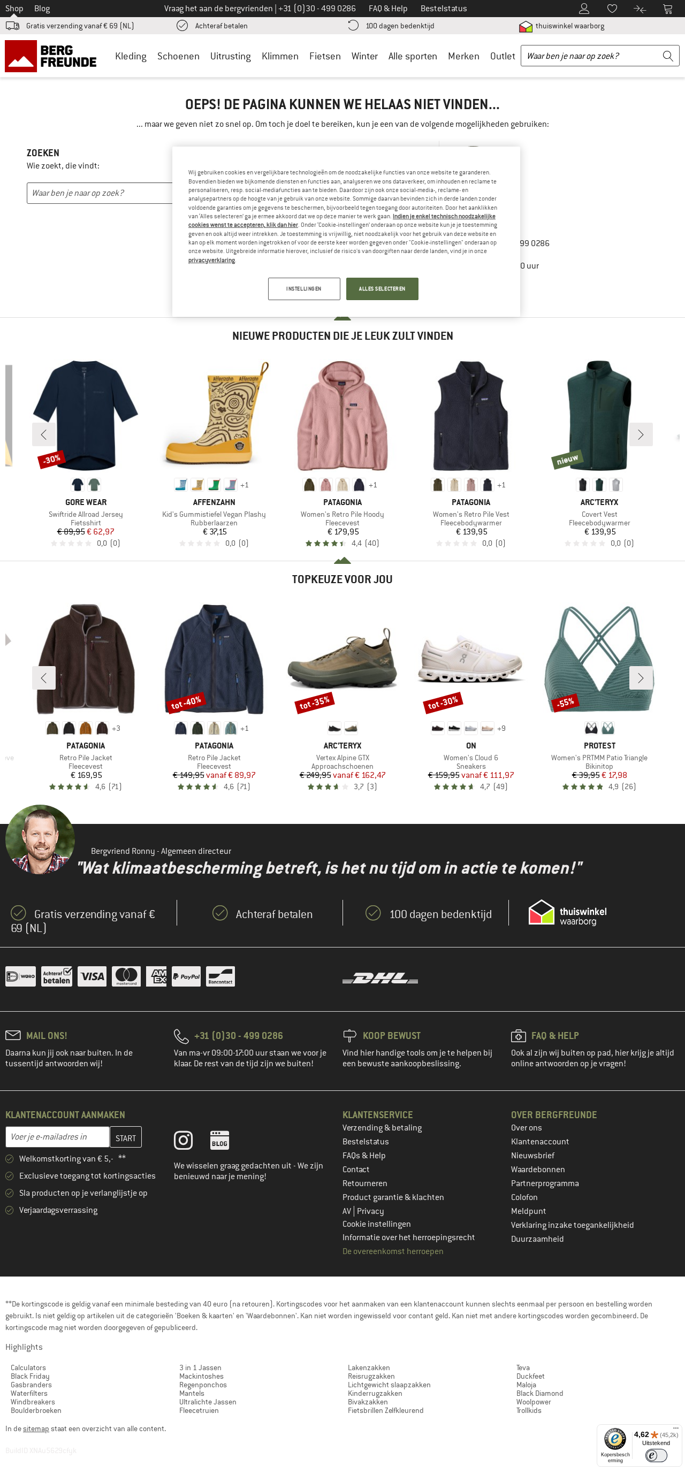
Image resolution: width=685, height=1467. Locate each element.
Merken (464, 56)
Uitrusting (230, 56)
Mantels (191, 1393)
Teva (523, 1367)
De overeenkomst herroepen (393, 1251)
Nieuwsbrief (532, 1155)
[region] (346, 232)
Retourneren (364, 1183)
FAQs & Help (364, 1155)
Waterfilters (29, 1393)
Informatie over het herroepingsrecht (408, 1237)
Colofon (524, 1197)
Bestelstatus (365, 1141)
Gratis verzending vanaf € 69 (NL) (80, 25)
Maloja (526, 1384)
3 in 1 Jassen (200, 1367)
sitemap (36, 1428)
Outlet (502, 56)
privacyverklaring (211, 260)
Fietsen (325, 56)
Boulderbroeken (36, 1410)
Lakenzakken (369, 1367)
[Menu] (675, 1430)
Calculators (28, 1367)
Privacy (370, 1211)
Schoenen (178, 56)
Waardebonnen (538, 1169)
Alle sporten (413, 56)
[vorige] (44, 434)
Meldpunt (528, 1211)
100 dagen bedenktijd (400, 25)
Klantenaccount (540, 1141)
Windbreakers (33, 1402)
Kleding (131, 56)
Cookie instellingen (376, 1224)
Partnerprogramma (545, 1183)
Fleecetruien (199, 1410)
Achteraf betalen (221, 25)
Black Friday (30, 1376)
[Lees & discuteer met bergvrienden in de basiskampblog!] (227, 1143)
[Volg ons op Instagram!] (191, 1143)
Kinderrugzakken (375, 1393)
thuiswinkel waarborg (569, 25)
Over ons (526, 1127)
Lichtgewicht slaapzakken (389, 1384)
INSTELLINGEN (304, 288)
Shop (14, 8)
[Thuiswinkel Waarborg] (567, 912)
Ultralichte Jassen (208, 1402)
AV (347, 1211)
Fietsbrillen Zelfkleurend (386, 1410)
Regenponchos (203, 1384)
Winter (365, 56)
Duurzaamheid (537, 1239)
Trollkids (529, 1410)
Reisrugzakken (371, 1376)
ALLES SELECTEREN (382, 288)
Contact (356, 1169)
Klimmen (280, 56)
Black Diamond (540, 1393)
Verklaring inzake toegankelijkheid (572, 1225)
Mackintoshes (201, 1376)
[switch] (656, 1455)
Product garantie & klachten (393, 1197)
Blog (42, 8)
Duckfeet (530, 1376)
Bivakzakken (368, 1402)
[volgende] (641, 434)
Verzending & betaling (382, 1127)
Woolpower (533, 1402)
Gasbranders (31, 1384)
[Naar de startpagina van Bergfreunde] (54, 55)
